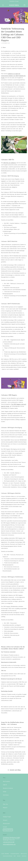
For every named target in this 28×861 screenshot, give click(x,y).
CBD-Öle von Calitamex (9, 162)
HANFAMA (7, 853)
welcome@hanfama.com (9, 844)
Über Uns (5, 804)
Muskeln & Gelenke (8, 788)
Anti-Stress (6, 795)
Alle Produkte (6, 781)
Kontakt (5, 826)
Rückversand (6, 823)
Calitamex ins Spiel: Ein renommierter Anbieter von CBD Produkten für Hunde (13, 75)
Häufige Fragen (7, 816)
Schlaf (4, 791)
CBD (15, 201)
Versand (5, 820)
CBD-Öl (5, 784)
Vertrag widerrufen (8, 829)
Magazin (5, 807)
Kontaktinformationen (15, 853)
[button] (3, 5)
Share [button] (4, 47)
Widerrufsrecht (24, 853)
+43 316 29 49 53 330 (8, 842)
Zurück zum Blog (15, 770)
